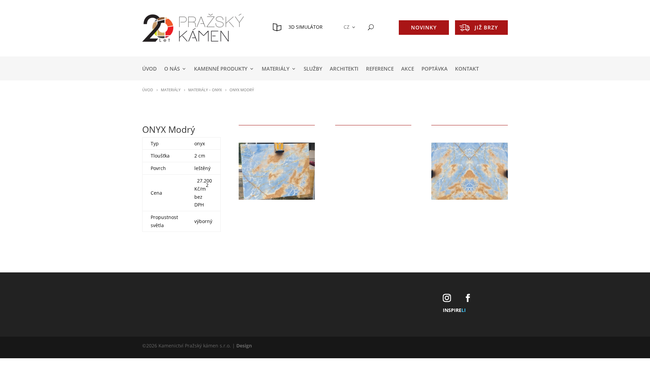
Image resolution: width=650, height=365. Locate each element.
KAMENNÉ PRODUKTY (220, 69)
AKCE (407, 69)
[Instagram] (447, 298)
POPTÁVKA (434, 69)
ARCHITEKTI (344, 69)
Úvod (149, 69)
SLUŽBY (313, 69)
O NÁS (172, 69)
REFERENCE (380, 69)
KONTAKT (467, 69)
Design (244, 345)
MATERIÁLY (275, 69)
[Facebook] (468, 298)
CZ (346, 27)
